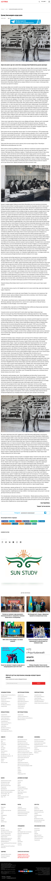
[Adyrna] (6, 1)
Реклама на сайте (4, 877)
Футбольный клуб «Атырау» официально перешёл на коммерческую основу (38, 615)
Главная (2, 9)
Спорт (7, 9)
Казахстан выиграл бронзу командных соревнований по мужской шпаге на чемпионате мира (38, 641)
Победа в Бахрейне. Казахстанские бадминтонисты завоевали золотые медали (38, 666)
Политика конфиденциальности (11, 877)
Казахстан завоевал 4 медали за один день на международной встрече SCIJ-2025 (13, 666)
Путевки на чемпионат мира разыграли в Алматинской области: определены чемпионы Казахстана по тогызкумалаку (12, 616)
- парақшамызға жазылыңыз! (24, 513)
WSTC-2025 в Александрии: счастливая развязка (13, 640)
